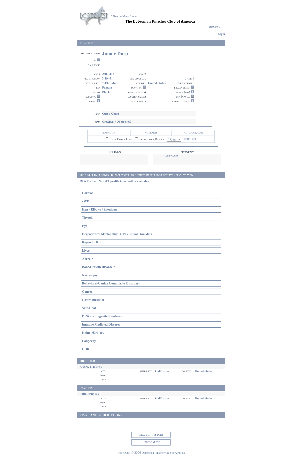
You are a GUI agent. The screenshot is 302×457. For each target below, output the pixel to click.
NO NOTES (151, 132)
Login (221, 34)
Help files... (214, 26)
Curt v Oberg (110, 113)
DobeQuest (124, 452)
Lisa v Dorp (171, 155)
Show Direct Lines (120, 139)
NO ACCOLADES (194, 132)
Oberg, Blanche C (91, 366)
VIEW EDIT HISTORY (151, 434)
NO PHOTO (108, 132)
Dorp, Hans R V (90, 393)
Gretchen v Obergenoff (116, 121)
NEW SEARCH (151, 442)
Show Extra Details (151, 139)
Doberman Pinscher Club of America (163, 452)
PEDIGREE (190, 139)
